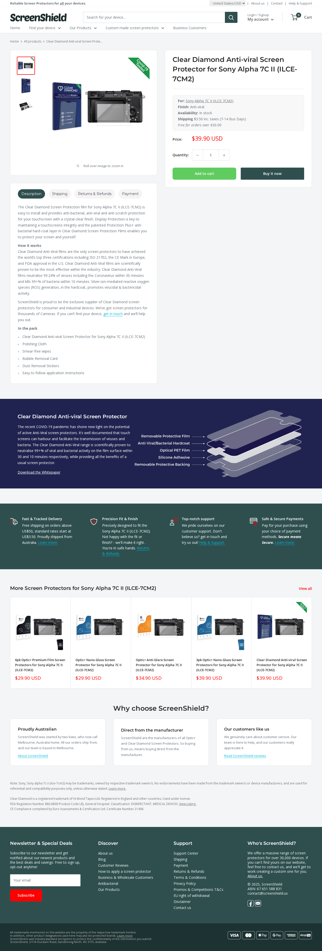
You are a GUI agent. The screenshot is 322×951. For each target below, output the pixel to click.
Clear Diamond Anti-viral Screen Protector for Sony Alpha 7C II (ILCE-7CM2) (282, 665)
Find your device (42, 27)
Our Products (80, 27)
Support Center (186, 853)
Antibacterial (108, 883)
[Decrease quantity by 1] (197, 155)
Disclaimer (182, 901)
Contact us (182, 907)
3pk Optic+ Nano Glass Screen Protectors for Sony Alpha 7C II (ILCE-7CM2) (220, 665)
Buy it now (272, 173)
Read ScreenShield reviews (245, 755)
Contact (277, 3)
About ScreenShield (33, 755)
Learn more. (48, 542)
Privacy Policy (185, 883)
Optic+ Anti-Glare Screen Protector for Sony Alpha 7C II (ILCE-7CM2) (159, 665)
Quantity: (181, 155)
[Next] (312, 642)
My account (259, 19)
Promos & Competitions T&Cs (198, 889)
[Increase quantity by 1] (224, 155)
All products (32, 41)
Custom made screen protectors (132, 27)
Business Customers (190, 27)
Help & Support (300, 3)
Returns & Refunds (189, 871)
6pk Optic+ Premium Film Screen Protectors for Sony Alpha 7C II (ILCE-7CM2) (40, 665)
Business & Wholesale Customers (125, 877)
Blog (102, 859)
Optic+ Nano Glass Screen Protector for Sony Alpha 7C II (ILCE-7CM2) (98, 665)
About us (258, 3)
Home (15, 27)
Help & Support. (212, 542)
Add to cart (204, 173)
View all (306, 588)
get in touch (113, 313)
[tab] (31, 194)
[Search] (231, 17)
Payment (181, 865)
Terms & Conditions (190, 877)
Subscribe (26, 895)
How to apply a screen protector (124, 871)
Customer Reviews (113, 865)
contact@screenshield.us (268, 893)
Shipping (180, 859)
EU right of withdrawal (192, 895)
